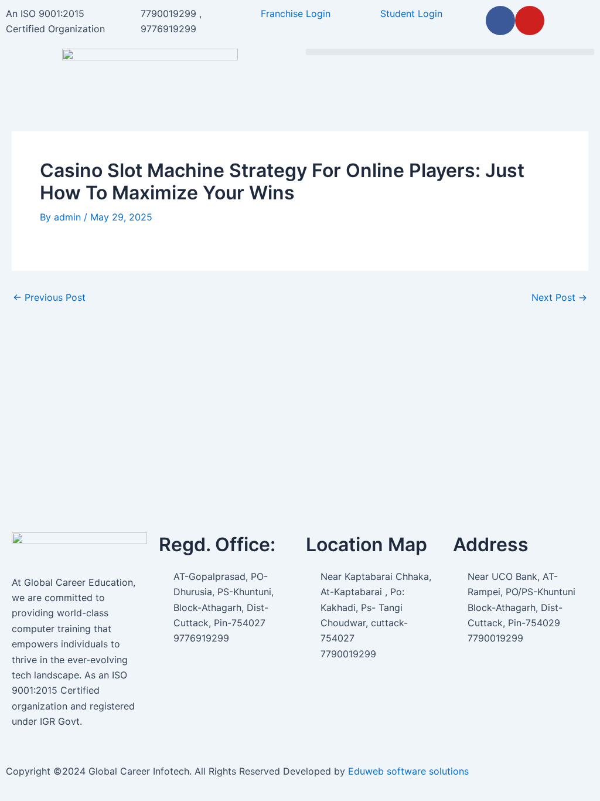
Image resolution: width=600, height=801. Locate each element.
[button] (450, 52)
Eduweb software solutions (408, 771)
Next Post (559, 297)
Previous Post (49, 297)
